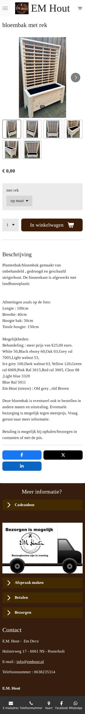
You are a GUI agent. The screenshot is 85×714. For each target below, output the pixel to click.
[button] (11, 129)
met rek (12, 190)
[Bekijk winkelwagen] (80, 8)
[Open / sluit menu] (5, 8)
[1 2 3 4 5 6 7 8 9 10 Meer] (10, 225)
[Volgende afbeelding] (75, 77)
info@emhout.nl (30, 661)
